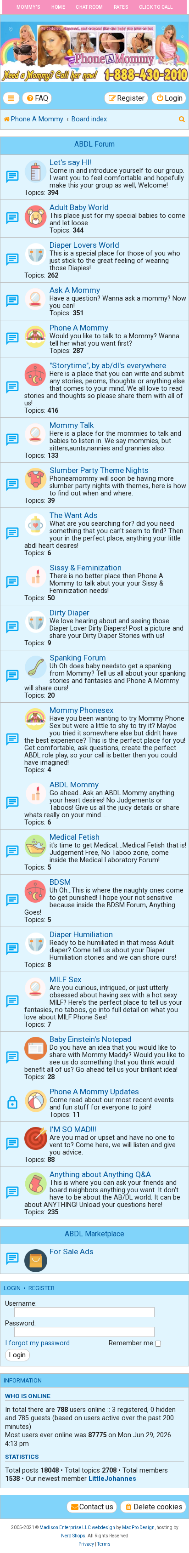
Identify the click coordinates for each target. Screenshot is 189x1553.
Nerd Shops (73, 1535)
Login (12, 1288)
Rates (121, 7)
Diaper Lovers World (84, 245)
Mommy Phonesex (82, 710)
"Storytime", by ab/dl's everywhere (108, 365)
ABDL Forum (94, 144)
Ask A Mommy (75, 290)
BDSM (60, 882)
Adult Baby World (79, 207)
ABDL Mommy (74, 784)
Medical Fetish (75, 837)
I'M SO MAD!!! (73, 1129)
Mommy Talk (72, 425)
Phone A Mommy (79, 327)
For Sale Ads (72, 1251)
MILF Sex (66, 979)
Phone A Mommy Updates (94, 1091)
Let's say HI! (70, 162)
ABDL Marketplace (94, 1234)
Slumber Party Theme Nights (99, 470)
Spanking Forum (78, 657)
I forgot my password (37, 1343)
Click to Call (155, 7)
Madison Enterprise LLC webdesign (77, 1527)
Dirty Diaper (69, 612)
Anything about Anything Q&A (100, 1174)
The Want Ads (74, 515)
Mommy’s (29, 7)
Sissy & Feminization (86, 567)
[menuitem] (37, 98)
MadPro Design (138, 1527)
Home (58, 7)
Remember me (132, 1343)
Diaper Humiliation (81, 934)
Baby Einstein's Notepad (91, 1039)
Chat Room (89, 7)
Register (41, 1288)
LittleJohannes (112, 1478)
